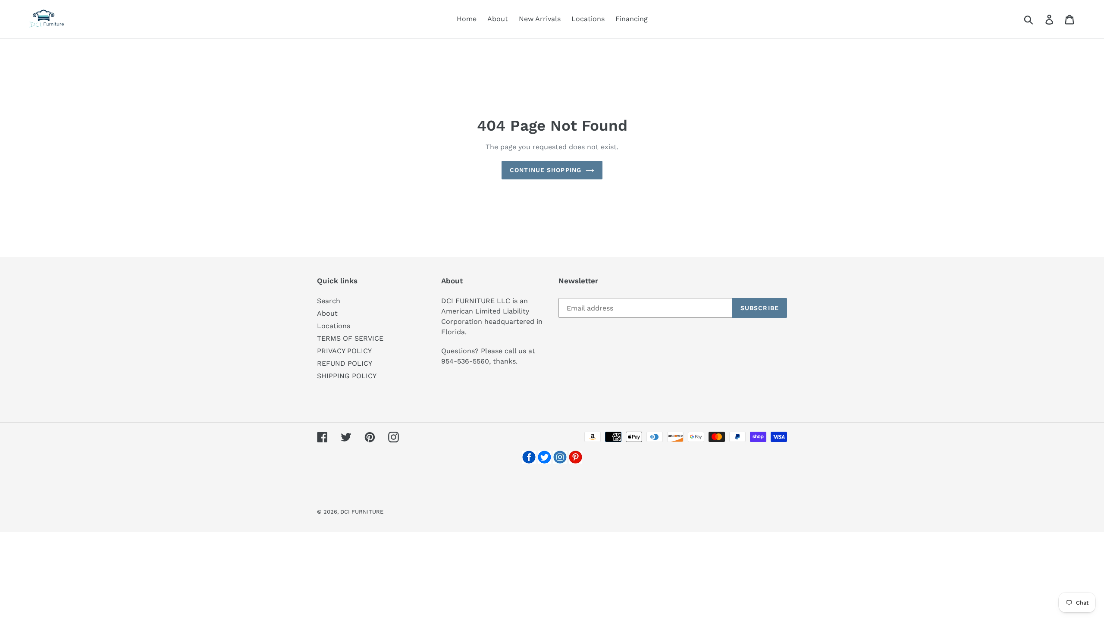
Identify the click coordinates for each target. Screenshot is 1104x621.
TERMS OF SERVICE (350, 338)
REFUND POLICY (344, 363)
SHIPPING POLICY (346, 376)
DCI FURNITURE (361, 511)
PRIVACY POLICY (344, 351)
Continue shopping (545, 169)
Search (328, 301)
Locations (333, 326)
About (327, 313)
